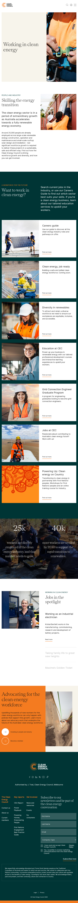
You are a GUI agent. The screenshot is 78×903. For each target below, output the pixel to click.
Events (29, 810)
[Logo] (39, 767)
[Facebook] (29, 777)
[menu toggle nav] (75, 5)
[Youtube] (43, 777)
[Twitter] (40, 777)
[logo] (7, 4)
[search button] (67, 5)
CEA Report (18, 803)
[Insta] (33, 777)
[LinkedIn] (36, 777)
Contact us (6, 808)
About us (5, 813)
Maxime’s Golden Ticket (58, 667)
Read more (48, 639)
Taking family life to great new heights (60, 655)
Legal (35, 892)
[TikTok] (47, 777)
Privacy (42, 892)
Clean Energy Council (38, 897)
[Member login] (71, 5)
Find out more (46, 252)
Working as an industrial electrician (59, 615)
